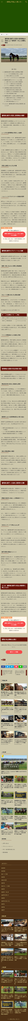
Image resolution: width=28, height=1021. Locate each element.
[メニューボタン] (2, 2)
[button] (3, 666)
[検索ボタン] (26, 2)
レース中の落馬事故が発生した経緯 (14, 74)
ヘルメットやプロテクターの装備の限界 (15, 77)
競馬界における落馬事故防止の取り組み (15, 91)
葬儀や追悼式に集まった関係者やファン (15, 97)
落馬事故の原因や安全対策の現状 (13, 88)
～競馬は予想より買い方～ (14, 2)
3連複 (4, 871)
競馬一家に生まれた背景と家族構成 (14, 81)
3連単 (4, 868)
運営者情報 (5, 852)
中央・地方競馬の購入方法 (9, 849)
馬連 (4, 907)
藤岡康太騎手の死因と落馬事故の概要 (14, 72)
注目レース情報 (6, 886)
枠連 (4, 883)
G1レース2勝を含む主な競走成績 (13, 83)
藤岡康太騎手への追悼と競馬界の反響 (14, 95)
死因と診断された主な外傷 (12, 75)
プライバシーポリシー (8, 846)
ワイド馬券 (5, 874)
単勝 (4, 877)
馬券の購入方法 (6, 901)
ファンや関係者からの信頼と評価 (14, 85)
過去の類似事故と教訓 (11, 93)
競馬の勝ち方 (6, 895)
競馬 (4, 889)
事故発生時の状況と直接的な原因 (14, 89)
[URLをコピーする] (25, 666)
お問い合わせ (6, 843)
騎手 (4, 45)
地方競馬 (5, 880)
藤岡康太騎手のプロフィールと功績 (13, 80)
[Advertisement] (14, 19)
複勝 (4, 898)
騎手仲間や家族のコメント (12, 101)
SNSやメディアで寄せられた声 (13, 99)
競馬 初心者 (6, 892)
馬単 (4, 904)
